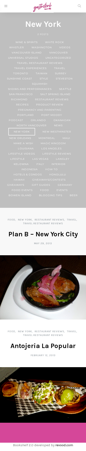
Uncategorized (58, 57)
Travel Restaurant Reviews (39, 62)
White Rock (54, 42)
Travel (59, 68)
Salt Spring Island (55, 94)
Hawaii (19, 179)
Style (44, 78)
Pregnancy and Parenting (39, 109)
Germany (65, 184)
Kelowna (21, 164)
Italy (40, 164)
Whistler (16, 47)
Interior (59, 164)
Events (62, 190)
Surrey (60, 73)
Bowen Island (20, 195)
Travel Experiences (30, 68)
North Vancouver (32, 125)
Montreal (47, 138)
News (58, 125)
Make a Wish (23, 143)
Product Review (49, 104)
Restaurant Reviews (51, 99)
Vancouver (58, 52)
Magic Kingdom (53, 143)
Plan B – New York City (43, 234)
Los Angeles (51, 148)
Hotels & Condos (28, 174)
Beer (74, 195)
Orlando (38, 120)
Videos (64, 47)
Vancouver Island (27, 52)
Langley (62, 158)
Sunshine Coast (19, 78)
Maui (66, 138)
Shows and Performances (30, 88)
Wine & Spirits (26, 42)
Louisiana (26, 148)
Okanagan (62, 120)
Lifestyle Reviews (56, 153)
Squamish (39, 83)
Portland (25, 114)
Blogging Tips (50, 195)
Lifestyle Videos (21, 153)
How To (51, 169)
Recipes (22, 104)
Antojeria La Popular (43, 346)
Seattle (65, 88)
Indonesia (30, 169)
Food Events (22, 190)
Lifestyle (17, 158)
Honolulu (57, 174)
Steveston (64, 78)
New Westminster (57, 131)
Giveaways (15, 184)
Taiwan (41, 73)
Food (44, 190)
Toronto (20, 73)
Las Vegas (40, 158)
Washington (42, 47)
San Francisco (21, 94)
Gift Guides (41, 184)
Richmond (19, 99)
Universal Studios (23, 57)
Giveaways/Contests (49, 179)
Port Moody (51, 114)
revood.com (64, 445)
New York (22, 131)
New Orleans (20, 138)
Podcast (16, 120)
